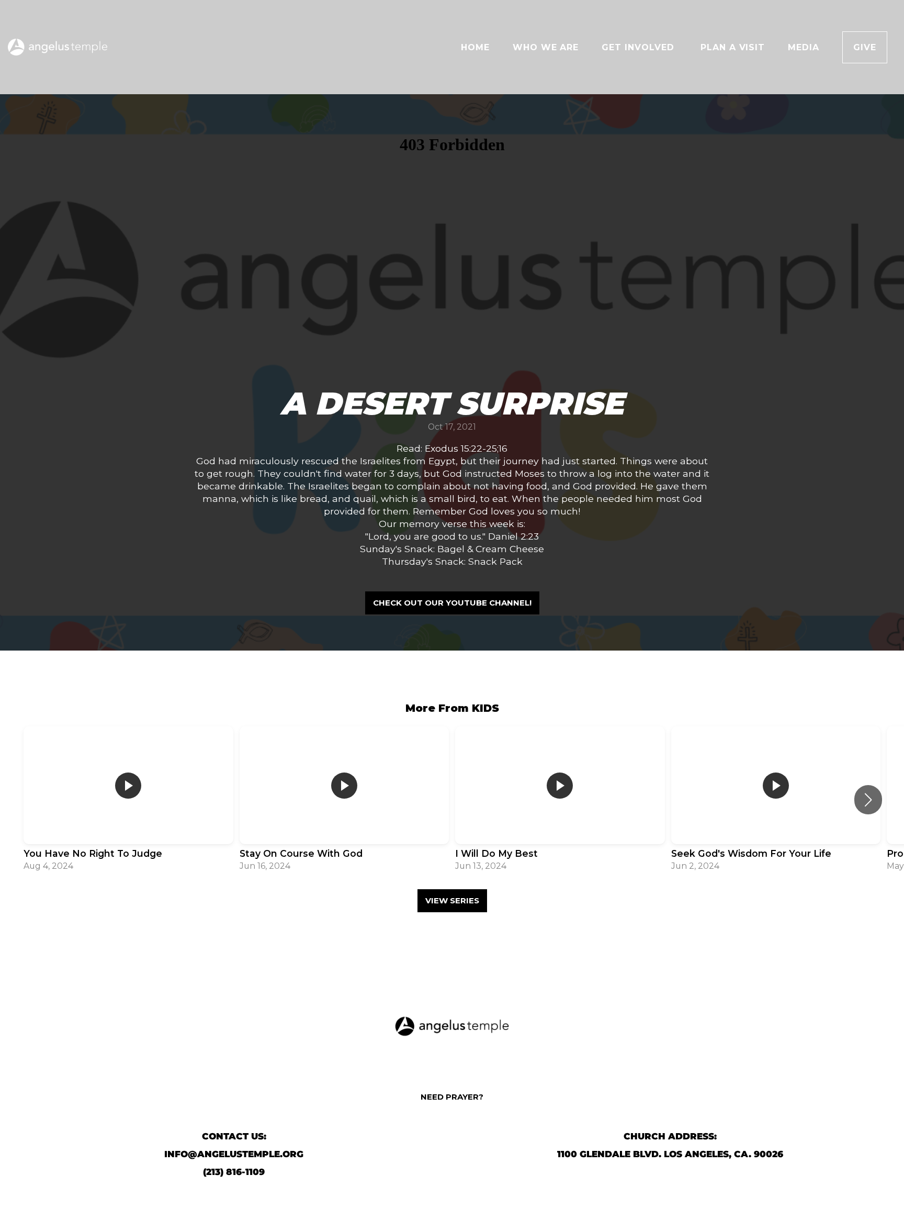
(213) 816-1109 (234, 1172)
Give (864, 47)
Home (475, 47)
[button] (868, 799)
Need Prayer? (452, 1097)
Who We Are (546, 47)
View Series (452, 900)
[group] (128, 800)
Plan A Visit (732, 47)
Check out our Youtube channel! (452, 603)
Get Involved (639, 47)
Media (803, 47)
